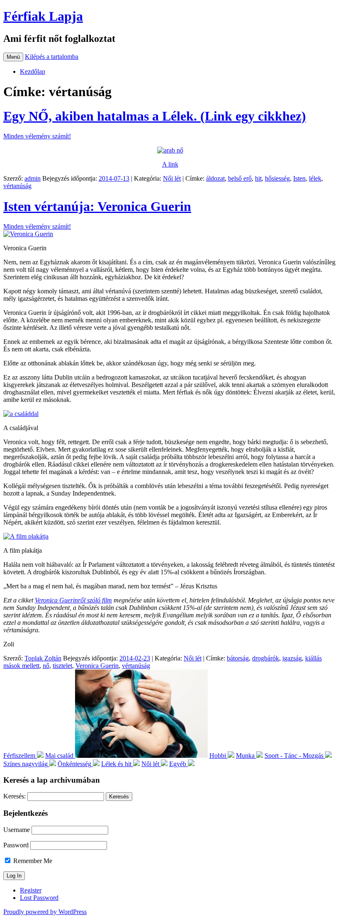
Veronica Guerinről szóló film (73, 600)
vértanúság (17, 185)
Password (16, 845)
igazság (292, 658)
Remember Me (32, 860)
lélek (315, 178)
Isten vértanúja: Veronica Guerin (97, 206)
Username (16, 829)
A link (170, 164)
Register (30, 890)
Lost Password (39, 897)
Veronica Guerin (97, 665)
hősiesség (277, 178)
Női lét (172, 178)
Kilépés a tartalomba (51, 56)
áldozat (215, 178)
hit (258, 178)
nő (46, 665)
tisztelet (62, 665)
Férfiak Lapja (43, 16)
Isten (299, 178)
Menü (13, 57)
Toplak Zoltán (42, 658)
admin (32, 178)
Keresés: (14, 796)
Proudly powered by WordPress (45, 911)
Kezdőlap (32, 71)
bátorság (238, 658)
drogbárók (265, 658)
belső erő (240, 178)
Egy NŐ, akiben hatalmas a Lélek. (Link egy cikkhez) (154, 116)
